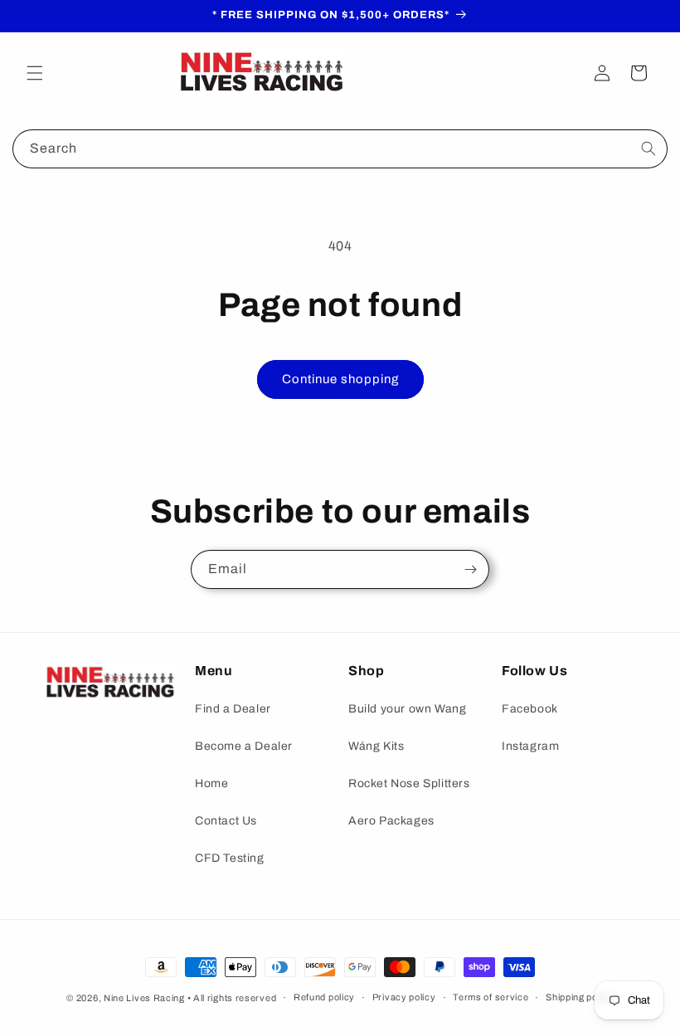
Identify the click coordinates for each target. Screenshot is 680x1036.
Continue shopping (340, 379)
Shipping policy (580, 997)
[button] (35, 73)
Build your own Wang (407, 709)
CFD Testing (230, 858)
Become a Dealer (244, 746)
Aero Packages (391, 821)
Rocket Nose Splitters (409, 783)
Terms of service (490, 997)
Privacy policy (404, 997)
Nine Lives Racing (145, 998)
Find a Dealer (233, 709)
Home (211, 783)
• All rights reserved (232, 998)
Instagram (530, 746)
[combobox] (340, 149)
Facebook (530, 709)
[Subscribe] (470, 569)
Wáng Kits (376, 746)
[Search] (648, 148)
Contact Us (226, 821)
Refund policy (324, 997)
